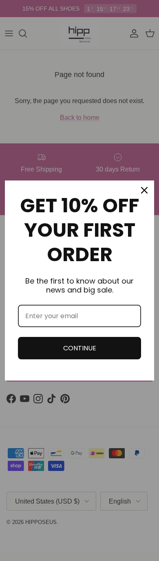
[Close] (144, 190)
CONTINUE (79, 348)
